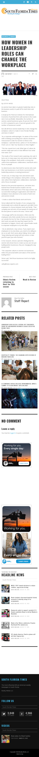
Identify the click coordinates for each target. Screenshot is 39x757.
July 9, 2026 (16, 330)
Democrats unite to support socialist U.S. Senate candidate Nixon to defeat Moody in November (24, 612)
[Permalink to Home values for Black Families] (6, 739)
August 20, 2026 (25, 638)
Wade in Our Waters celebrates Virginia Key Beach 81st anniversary (23, 624)
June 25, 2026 (17, 359)
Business (5, 36)
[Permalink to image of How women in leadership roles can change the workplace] (20, 88)
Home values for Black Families (20, 736)
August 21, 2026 (24, 627)
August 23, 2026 (24, 616)
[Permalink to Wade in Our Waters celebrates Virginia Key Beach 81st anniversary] (6, 625)
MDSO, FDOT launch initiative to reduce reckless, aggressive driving (23, 586)
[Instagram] (28, 2)
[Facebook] (24, 2)
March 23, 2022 (23, 738)
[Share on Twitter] (32, 74)
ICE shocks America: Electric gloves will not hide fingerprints (23, 635)
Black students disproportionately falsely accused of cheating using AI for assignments (24, 599)
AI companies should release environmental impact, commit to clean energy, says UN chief (19, 384)
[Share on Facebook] (29, 74)
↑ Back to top (19, 754)
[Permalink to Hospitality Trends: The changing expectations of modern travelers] (20, 370)
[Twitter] (31, 2)
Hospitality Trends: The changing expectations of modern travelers (19, 356)
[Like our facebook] (22, 714)
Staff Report (14, 738)
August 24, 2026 (24, 589)
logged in (13, 433)
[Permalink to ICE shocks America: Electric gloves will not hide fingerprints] (6, 637)
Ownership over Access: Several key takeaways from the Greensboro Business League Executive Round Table (18, 326)
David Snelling (8, 330)
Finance (12, 36)
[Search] (4, 2)
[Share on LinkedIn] (36, 74)
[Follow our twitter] (4, 714)
